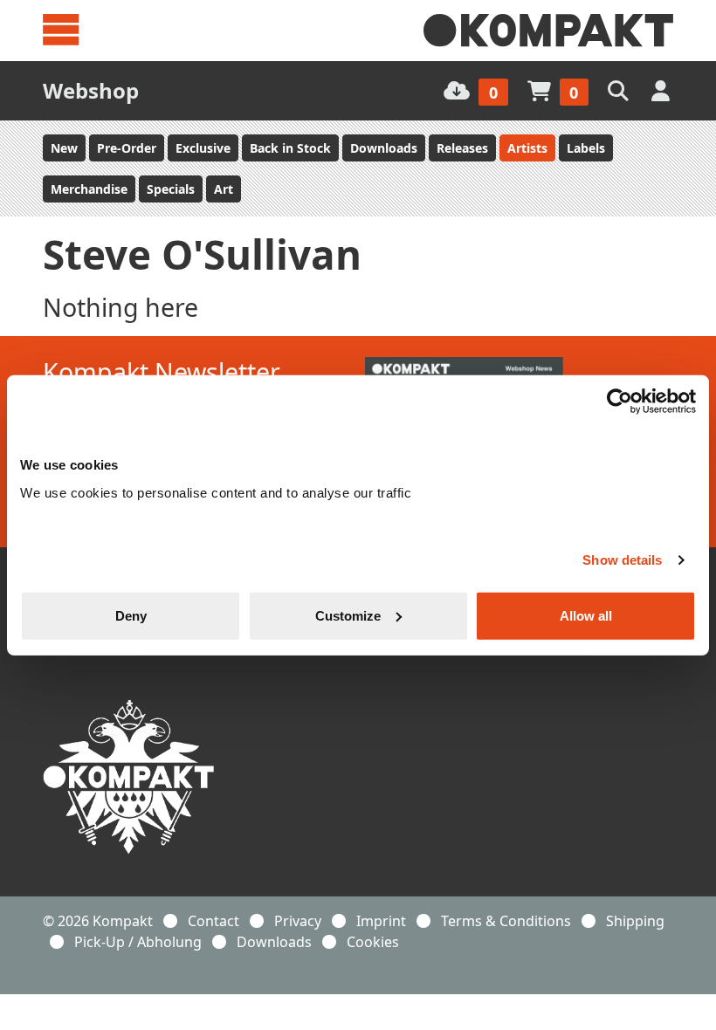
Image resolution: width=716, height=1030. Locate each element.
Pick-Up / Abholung (138, 941)
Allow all (586, 615)
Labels (586, 148)
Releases (462, 148)
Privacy (297, 920)
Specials (171, 189)
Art (223, 189)
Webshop (91, 90)
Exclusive (203, 148)
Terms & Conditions (506, 920)
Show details (622, 560)
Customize (348, 615)
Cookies (373, 941)
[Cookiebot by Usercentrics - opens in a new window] (619, 401)
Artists (527, 148)
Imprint (381, 920)
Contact (213, 920)
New (64, 148)
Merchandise (89, 189)
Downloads (383, 148)
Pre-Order (126, 148)
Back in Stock (290, 148)
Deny (131, 615)
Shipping (635, 920)
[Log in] (662, 90)
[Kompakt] (548, 30)
